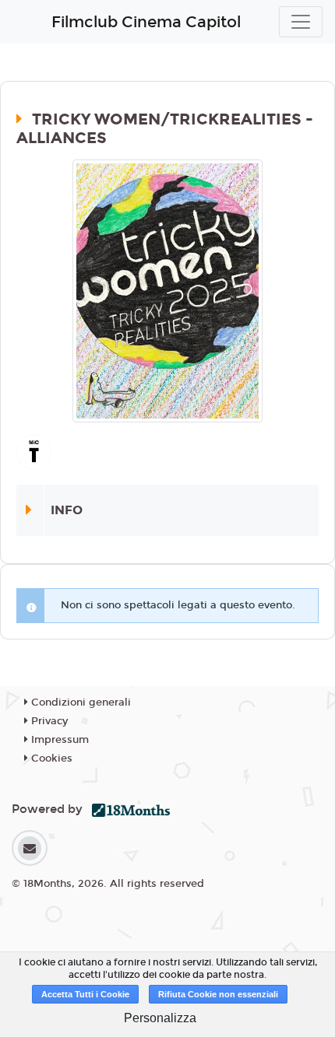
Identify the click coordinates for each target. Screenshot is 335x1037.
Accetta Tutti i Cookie (85, 994)
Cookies (50, 758)
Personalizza (160, 1018)
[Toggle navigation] (301, 21)
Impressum (58, 740)
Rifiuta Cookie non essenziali (218, 994)
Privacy (48, 721)
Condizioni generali (79, 702)
